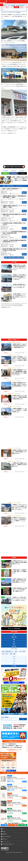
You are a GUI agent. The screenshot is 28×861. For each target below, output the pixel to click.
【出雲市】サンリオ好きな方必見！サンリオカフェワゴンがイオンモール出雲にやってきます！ (19, 599)
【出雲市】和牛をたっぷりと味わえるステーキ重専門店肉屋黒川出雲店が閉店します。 (19, 397)
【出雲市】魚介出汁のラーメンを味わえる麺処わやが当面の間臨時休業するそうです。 (19, 562)
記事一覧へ (14, 170)
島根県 (19, 12)
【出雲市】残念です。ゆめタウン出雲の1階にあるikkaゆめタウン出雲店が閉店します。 (19, 346)
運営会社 (3, 831)
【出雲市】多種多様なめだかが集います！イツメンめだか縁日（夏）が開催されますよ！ (19, 590)
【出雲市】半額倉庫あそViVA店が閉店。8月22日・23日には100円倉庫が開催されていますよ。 (19, 581)
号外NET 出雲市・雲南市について (8, 844)
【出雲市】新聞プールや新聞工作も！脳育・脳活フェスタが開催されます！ (19, 571)
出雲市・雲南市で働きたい (9, 185)
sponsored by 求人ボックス (20, 185)
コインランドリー (4, 305)
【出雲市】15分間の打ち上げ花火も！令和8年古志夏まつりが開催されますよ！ (19, 452)
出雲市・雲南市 (13, 653)
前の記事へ (6, 170)
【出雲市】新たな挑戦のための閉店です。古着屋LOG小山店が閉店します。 (19, 465)
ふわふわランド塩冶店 (17, 122)
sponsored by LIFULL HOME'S (20, 772)
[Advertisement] (14, 324)
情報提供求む (4, 833)
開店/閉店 (3, 307)
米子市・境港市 (22, 651)
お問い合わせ (4, 839)
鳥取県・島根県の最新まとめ (7, 651)
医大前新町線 (16, 14)
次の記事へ (22, 170)
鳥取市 (16, 651)
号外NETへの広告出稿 (6, 836)
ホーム (3, 828)
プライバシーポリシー (6, 841)
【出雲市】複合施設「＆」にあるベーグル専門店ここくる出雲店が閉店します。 (19, 410)
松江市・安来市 (5, 653)
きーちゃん (9, 307)
